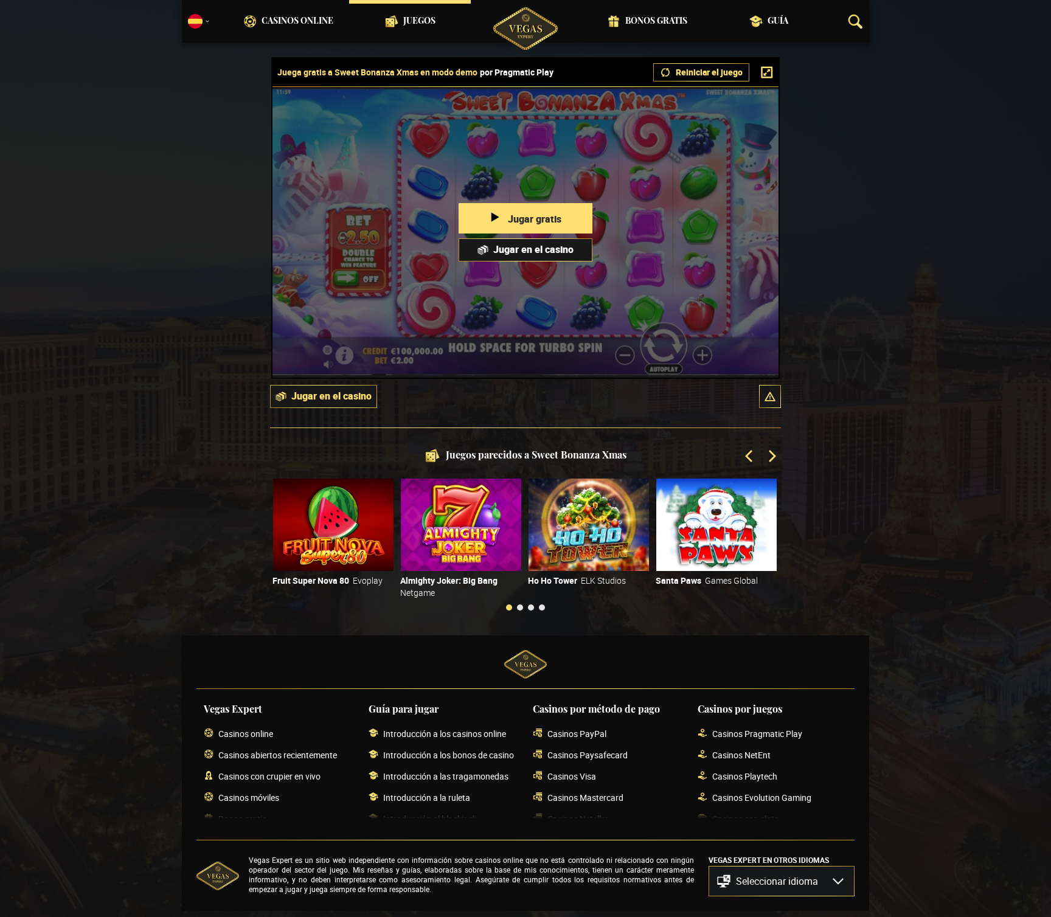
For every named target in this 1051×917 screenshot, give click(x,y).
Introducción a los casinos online (444, 733)
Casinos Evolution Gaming (761, 797)
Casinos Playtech (744, 776)
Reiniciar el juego (709, 72)
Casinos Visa (571, 776)
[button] (770, 396)
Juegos (419, 21)
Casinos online (297, 21)
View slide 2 (520, 607)
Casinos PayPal (576, 733)
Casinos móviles (248, 797)
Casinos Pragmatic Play (757, 733)
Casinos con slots (745, 819)
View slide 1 (509, 607)
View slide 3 (531, 607)
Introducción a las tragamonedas (445, 776)
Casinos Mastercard (585, 797)
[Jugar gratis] (333, 525)
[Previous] (750, 457)
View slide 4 (541, 607)
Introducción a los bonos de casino (448, 755)
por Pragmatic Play (516, 72)
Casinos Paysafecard (587, 755)
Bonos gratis (656, 21)
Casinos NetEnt (741, 755)
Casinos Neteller (577, 819)
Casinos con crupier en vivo (269, 776)
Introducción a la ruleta (426, 797)
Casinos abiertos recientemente (277, 755)
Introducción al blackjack (430, 819)
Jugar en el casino (533, 249)
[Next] (771, 457)
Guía (778, 21)
